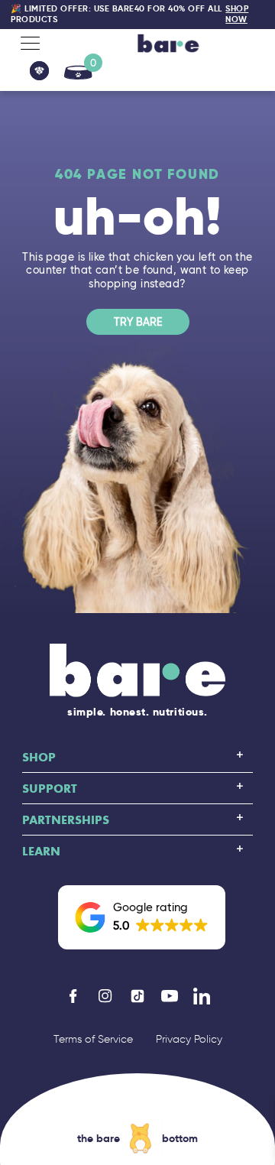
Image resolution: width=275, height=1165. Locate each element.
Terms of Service (93, 1039)
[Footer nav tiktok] (137, 996)
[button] (141, 917)
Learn (41, 850)
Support (49, 788)
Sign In (39, 70)
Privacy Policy (189, 1039)
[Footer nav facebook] (73, 996)
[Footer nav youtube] (169, 996)
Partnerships (65, 819)
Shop (39, 756)
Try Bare (138, 322)
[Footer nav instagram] (105, 995)
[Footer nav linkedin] (201, 996)
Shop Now (236, 14)
